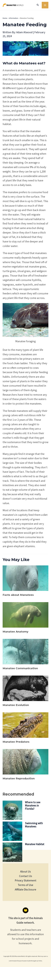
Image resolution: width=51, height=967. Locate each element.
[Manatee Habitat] (12, 852)
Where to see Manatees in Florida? (32, 805)
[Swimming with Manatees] (12, 831)
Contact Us (25, 876)
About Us (25, 871)
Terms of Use (25, 885)
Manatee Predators (16, 741)
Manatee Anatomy (15, 631)
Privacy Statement (25, 880)
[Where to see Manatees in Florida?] (12, 810)
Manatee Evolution (16, 705)
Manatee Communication (20, 668)
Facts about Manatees (18, 594)
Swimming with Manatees (34, 824)
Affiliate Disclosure (25, 889)
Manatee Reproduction (19, 778)
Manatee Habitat (34, 844)
